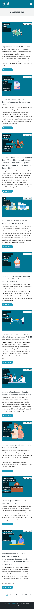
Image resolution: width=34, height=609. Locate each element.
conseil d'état (6, 137)
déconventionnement (8, 79)
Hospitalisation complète (9, 480)
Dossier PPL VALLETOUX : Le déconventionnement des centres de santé (16, 102)
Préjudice (5, 260)
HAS (4, 144)
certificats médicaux (8, 478)
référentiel (5, 316)
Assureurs (5, 425)
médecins (5, 376)
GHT (4, 198)
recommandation (7, 146)
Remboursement (7, 83)
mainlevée (5, 482)
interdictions (6, 372)
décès (4, 427)
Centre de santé (7, 77)
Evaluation (5, 139)
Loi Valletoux (6, 24)
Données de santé (7, 531)
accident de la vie (7, 422)
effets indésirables (7, 254)
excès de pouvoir (7, 141)
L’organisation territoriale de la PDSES (16, 47)
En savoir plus (6, 69)
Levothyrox (6, 258)
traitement (5, 535)
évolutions (5, 369)
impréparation (6, 256)
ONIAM (5, 314)
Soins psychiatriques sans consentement (13, 487)
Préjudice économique (8, 431)
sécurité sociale (7, 86)
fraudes (5, 81)
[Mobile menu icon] (30, 4)
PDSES (5, 26)
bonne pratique (6, 135)
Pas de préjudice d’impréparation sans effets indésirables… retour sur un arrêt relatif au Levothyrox (16, 279)
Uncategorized (6, 31)
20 (26, 594)
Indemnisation (6, 312)
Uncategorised (6, 28)
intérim (5, 374)
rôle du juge (6, 485)
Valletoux (5, 383)
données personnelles (8, 533)
